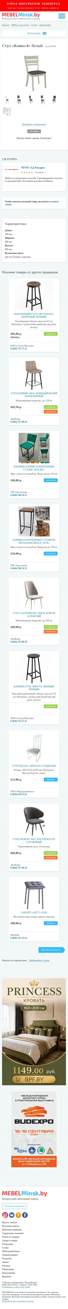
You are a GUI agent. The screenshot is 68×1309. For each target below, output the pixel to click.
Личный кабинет (10, 1255)
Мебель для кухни (20, 25)
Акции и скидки (9, 1240)
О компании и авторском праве (16, 1287)
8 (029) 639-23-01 (18, 794)
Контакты (6, 1276)
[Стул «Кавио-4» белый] (34, 91)
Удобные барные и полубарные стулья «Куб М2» (34, 468)
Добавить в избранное (34, 124)
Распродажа (7, 1244)
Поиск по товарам (10, 1237)
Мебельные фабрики (12, 1229)
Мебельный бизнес (11, 1251)
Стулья (34, 25)
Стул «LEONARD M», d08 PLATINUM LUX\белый (34, 614)
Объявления (8, 1269)
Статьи (5, 1247)
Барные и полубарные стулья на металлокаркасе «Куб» (34, 541)
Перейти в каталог (50, 949)
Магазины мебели (10, 1226)
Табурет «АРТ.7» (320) (34, 912)
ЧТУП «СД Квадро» (33, 167)
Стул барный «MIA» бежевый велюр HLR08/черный (34, 395)
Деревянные (45, 25)
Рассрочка (7, 1258)
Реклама (6, 1265)
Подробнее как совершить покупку (18, 1301)
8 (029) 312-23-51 (18, 938)
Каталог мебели (9, 1222)
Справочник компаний (12, 1233)
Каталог (6, 25)
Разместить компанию (14, 1206)
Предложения (8, 1273)
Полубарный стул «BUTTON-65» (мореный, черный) (34, 315)
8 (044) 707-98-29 (18, 422)
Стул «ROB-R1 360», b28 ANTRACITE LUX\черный (34, 841)
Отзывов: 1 (40, 172)
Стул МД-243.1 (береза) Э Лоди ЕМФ (34, 765)
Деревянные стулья (39, 960)
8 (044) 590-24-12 (18, 495)
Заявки (5, 1262)
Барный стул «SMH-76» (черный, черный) (34, 688)
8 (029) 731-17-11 (18, 348)
